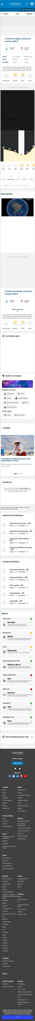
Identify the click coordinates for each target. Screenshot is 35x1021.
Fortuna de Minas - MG (19, 577)
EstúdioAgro (6, 966)
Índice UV (20, 833)
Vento (26, 402)
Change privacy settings (25, 994)
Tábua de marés (23, 836)
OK (17, 1017)
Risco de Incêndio (11, 407)
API (19, 902)
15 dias (4, 803)
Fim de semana (7, 800)
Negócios (5, 900)
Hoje (17, 14)
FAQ (19, 997)
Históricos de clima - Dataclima (8, 837)
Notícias (5, 876)
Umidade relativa (23, 800)
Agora (6, 14)
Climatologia (21, 839)
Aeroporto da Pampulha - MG (21, 531)
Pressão (9, 398)
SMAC (19, 897)
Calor (4, 935)
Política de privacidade (24, 1013)
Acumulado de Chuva (12, 402)
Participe (5, 984)
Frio (3, 929)
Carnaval (5, 951)
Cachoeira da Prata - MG (19, 569)
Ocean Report (22, 909)
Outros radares (7, 863)
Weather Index (22, 914)
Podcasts (5, 843)
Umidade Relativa (23, 398)
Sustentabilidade (7, 892)
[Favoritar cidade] (3, 40)
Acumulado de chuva (24, 795)
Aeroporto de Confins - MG (20, 523)
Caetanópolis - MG (17, 593)
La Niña (4, 943)
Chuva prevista (7, 866)
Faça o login (24, 488)
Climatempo (17, 763)
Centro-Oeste (6, 921)
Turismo (4, 945)
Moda (4, 903)
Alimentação (6, 884)
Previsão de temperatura (21, 824)
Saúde (4, 886)
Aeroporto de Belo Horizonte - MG (21, 548)
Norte (4, 927)
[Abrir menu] (1, 4)
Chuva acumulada (8, 868)
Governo (5, 911)
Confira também (7, 981)
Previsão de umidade (24, 828)
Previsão (5, 787)
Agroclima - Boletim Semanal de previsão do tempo (9, 896)
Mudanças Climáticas (9, 914)
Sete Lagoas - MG (16, 585)
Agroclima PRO (22, 899)
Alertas (4, 889)
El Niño (4, 940)
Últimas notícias (7, 878)
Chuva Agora (21, 415)
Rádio (19, 886)
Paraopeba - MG (16, 601)
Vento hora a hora (23, 831)
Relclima (5, 841)
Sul (3, 916)
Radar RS (5, 948)
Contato (20, 981)
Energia (4, 906)
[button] (27, 4)
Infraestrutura (6, 908)
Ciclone (4, 937)
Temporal (5, 932)
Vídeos (4, 974)
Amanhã (29, 14)
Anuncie (20, 986)
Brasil (4, 790)
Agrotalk (5, 963)
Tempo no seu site (8, 986)
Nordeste (5, 924)
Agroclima (5, 881)
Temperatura (10, 393)
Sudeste (4, 919)
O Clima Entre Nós (8, 961)
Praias (4, 806)
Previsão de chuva (23, 821)
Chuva (22, 393)
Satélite (9, 415)
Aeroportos (6, 808)
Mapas (20, 787)
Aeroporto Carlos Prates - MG (20, 539)
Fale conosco (22, 989)
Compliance (21, 984)
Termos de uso (22, 1000)
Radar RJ (5, 860)
